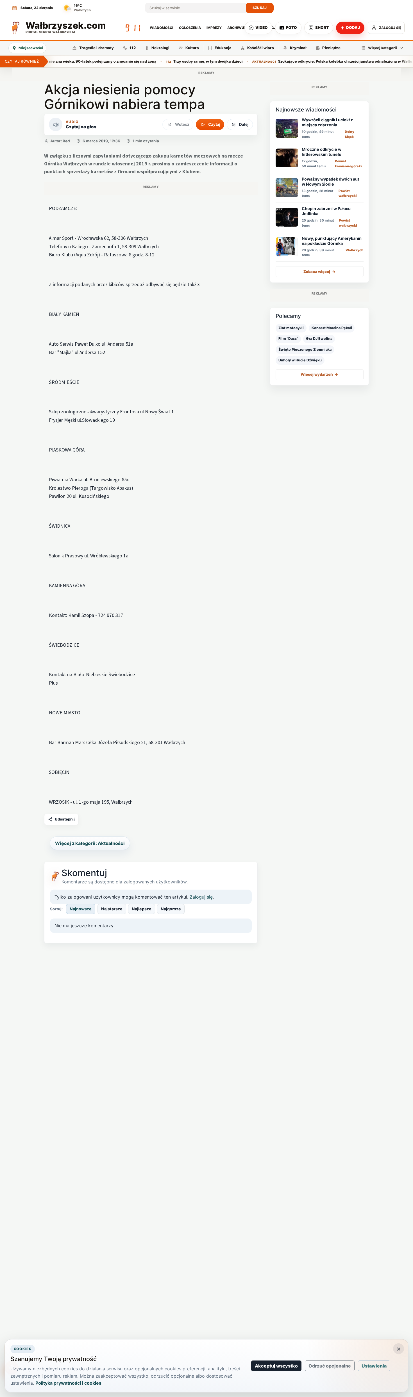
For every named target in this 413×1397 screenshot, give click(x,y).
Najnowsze (81, 908)
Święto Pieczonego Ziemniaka (305, 349)
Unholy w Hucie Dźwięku (300, 360)
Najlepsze (141, 908)
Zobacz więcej (319, 271)
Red (66, 141)
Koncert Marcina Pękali (332, 328)
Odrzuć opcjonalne (329, 1366)
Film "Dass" (288, 339)
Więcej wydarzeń (319, 374)
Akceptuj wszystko (276, 1366)
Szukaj (260, 8)
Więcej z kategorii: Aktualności (90, 843)
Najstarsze (111, 908)
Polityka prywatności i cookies (68, 1383)
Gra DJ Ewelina (319, 339)
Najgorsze (171, 908)
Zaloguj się (201, 897)
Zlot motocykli (291, 328)
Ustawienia (374, 1366)
